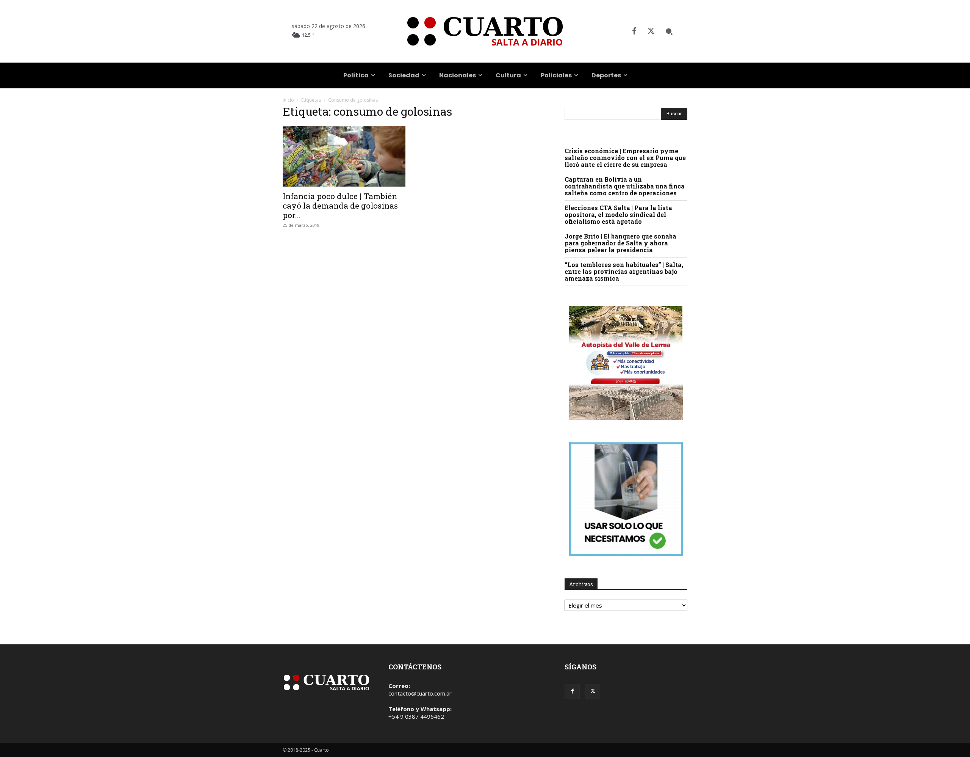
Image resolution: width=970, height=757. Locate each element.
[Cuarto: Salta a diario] (485, 31)
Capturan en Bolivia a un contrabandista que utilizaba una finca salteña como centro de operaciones (625, 186)
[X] (651, 31)
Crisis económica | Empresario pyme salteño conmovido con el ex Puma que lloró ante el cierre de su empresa (625, 157)
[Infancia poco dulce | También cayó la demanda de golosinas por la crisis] (344, 156)
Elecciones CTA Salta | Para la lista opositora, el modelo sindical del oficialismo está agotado (618, 214)
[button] (669, 31)
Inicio (288, 100)
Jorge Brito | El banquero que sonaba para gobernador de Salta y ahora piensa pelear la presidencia (620, 243)
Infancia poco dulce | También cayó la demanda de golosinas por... (340, 205)
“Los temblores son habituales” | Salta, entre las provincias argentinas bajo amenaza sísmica (624, 271)
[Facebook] (634, 31)
